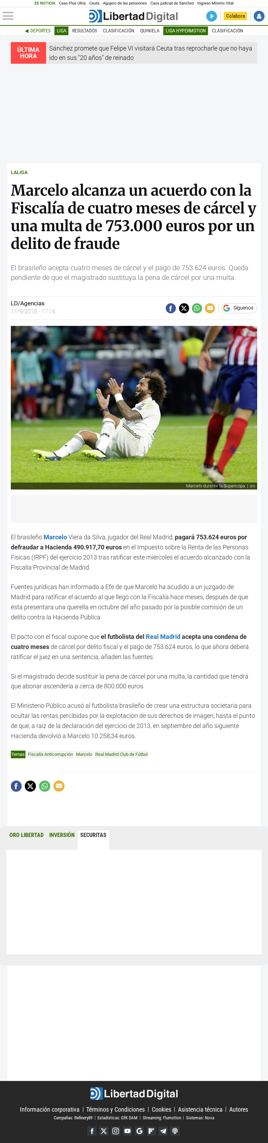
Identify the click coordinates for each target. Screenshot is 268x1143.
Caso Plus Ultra (72, 3)
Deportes (40, 30)
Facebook (92, 1131)
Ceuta (94, 3)
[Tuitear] (184, 308)
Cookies (161, 1109)
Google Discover (139, 1131)
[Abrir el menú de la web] (45, 16)
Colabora (235, 16)
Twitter (104, 1131)
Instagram (115, 1131)
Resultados (84, 30)
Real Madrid (163, 636)
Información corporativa (50, 1109)
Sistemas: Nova (200, 1117)
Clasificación (118, 30)
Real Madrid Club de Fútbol (121, 754)
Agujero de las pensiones (125, 3)
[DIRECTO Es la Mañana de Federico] (211, 16)
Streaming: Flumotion (162, 1117)
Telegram (163, 1131)
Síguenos (243, 308)
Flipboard (151, 1131)
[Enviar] (197, 308)
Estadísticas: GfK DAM (117, 1117)
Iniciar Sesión (259, 16)
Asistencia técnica (200, 1109)
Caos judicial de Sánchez (172, 3)
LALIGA (19, 172)
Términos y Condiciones (115, 1109)
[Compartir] (171, 308)
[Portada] (133, 16)
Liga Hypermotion (186, 30)
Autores (238, 1109)
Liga (61, 30)
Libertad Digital (133, 1093)
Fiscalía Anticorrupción (50, 754)
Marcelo (84, 754)
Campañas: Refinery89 (73, 1117)
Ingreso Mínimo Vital (216, 3)
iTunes (175, 1131)
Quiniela (149, 30)
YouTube (127, 1131)
